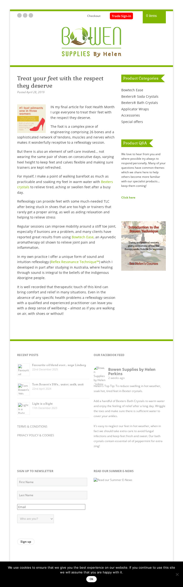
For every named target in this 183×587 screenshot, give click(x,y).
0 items (151, 16)
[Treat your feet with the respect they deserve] (34, 131)
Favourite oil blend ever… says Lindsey (59, 365)
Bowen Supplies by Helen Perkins (132, 371)
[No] (177, 574)
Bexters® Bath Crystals (139, 102)
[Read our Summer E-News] (113, 480)
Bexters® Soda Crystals (139, 96)
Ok (91, 579)
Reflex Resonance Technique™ (75, 262)
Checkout (94, 16)
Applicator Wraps (135, 109)
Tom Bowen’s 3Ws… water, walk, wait (58, 384)
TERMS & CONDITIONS (32, 426)
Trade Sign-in (121, 16)
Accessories (130, 115)
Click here (128, 197)
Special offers (132, 121)
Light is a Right (42, 404)
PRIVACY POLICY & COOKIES (35, 435)
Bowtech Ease (83, 237)
